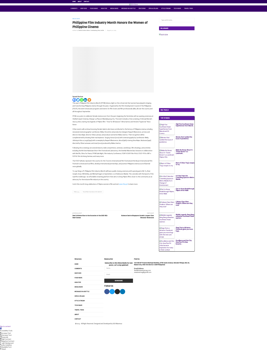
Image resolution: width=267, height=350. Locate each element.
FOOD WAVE (94, 8)
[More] (89, 100)
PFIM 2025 (76, 192)
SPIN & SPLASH (153, 8)
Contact (86, 1)
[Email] (191, 1)
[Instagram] (186, 1)
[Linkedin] (189, 1)
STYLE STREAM (166, 8)
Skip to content (5, 326)
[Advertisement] (113, 38)
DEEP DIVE (83, 8)
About (80, 1)
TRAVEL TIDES (188, 8)
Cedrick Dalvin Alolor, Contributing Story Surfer (91, 30)
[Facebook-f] (107, 291)
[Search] (197, 9)
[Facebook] (182, 1)
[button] (1, 328)
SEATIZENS (142, 8)
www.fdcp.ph (123, 184)
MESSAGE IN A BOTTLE (128, 8)
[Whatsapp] (81, 100)
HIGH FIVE (104, 8)
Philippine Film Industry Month (92, 192)
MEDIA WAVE (114, 8)
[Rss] (194, 1)
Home (74, 1)
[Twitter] (184, 1)
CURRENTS (74, 8)
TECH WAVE (177, 8)
